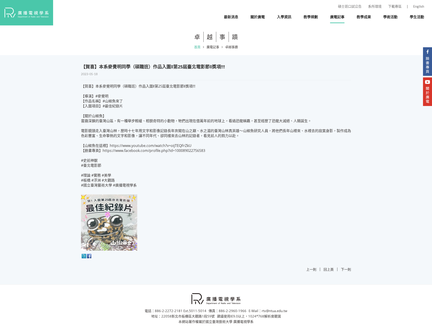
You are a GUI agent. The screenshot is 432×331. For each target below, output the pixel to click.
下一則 (346, 269)
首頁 (197, 47)
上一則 (311, 269)
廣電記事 (213, 47)
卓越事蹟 (231, 47)
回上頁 (329, 269)
